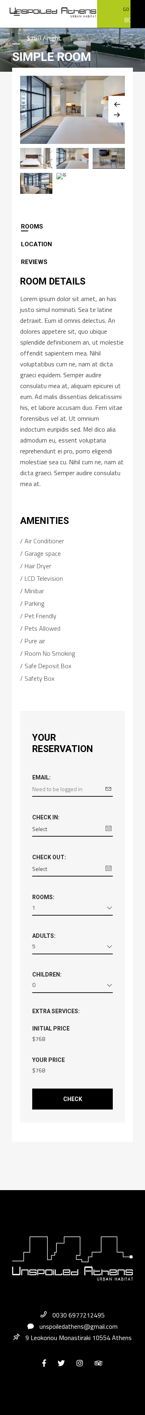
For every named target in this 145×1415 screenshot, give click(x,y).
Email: (41, 777)
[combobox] (72, 909)
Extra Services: (56, 1011)
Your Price (48, 1060)
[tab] (72, 226)
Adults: (44, 936)
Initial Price (51, 1028)
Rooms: (43, 897)
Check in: (46, 817)
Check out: (49, 857)
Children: (47, 974)
